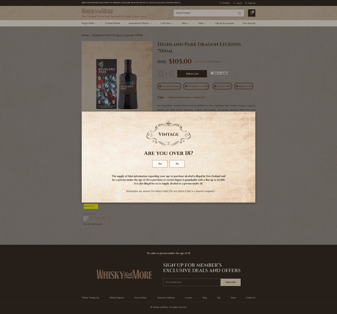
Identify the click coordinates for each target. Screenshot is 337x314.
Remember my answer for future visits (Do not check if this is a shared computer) (170, 191)
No (177, 163)
